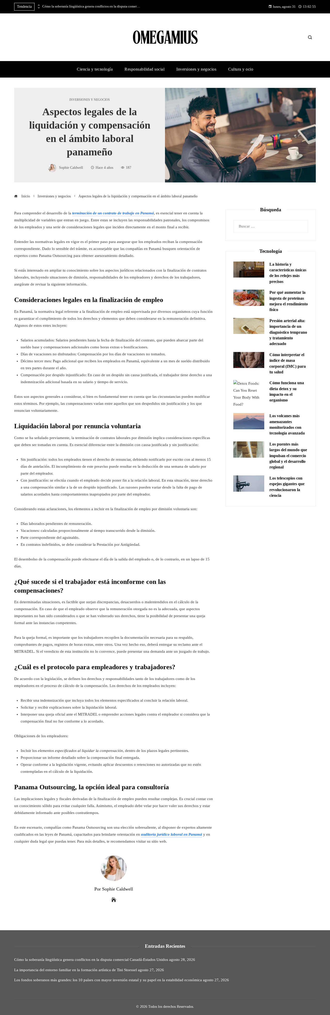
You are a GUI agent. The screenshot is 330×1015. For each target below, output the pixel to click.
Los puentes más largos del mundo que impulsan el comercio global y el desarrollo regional (288, 455)
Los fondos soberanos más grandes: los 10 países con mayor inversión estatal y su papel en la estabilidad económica (108, 980)
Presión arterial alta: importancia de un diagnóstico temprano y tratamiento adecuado (288, 332)
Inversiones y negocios (89, 99)
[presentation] (38, 5)
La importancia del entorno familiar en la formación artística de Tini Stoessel (75, 970)
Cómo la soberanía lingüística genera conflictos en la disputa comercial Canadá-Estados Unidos (91, 6)
